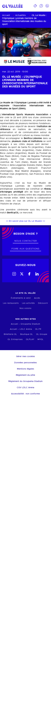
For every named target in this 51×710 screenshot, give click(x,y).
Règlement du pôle (25, 375)
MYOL (41, 339)
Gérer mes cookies (25, 356)
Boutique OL (26, 334)
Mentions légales (25, 369)
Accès (37, 298)
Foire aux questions (25, 249)
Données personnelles (25, 363)
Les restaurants (11, 303)
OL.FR (38, 329)
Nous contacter (25, 241)
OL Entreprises (15, 339)
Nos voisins (25, 308)
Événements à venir (21, 298)
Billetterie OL (10, 334)
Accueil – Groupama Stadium (25, 324)
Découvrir (43, 303)
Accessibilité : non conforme (25, 394)
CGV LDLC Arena (25, 388)
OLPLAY (30, 339)
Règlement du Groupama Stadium (25, 381)
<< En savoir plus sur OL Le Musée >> (25, 221)
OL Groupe (41, 334)
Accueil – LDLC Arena (21, 329)
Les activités (28, 303)
